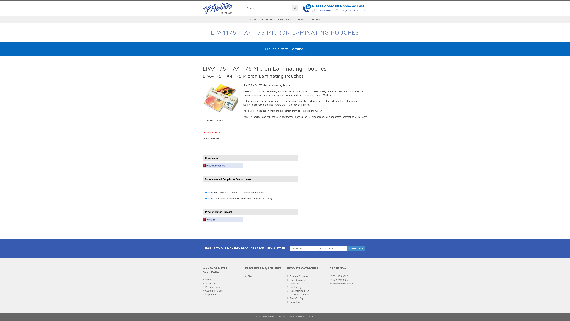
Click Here (208, 192)
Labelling (294, 283)
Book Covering (297, 279)
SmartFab (295, 302)
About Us (210, 283)
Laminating (295, 287)
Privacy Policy (212, 287)
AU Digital (309, 317)
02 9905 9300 (323, 10)
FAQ (250, 276)
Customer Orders (214, 290)
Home (208, 279)
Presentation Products (302, 290)
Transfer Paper (298, 298)
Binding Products (299, 276)
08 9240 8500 (340, 279)
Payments (210, 294)
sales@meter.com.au (351, 10)
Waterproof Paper (299, 294)
